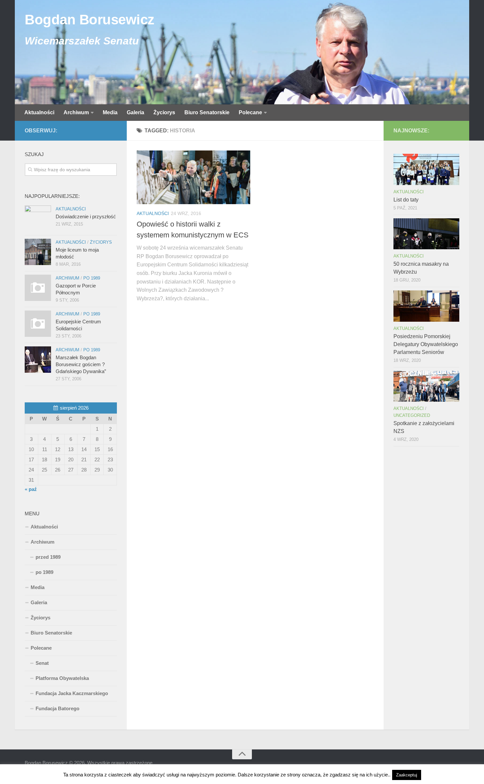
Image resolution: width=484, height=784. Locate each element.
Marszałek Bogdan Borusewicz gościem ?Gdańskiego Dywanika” (81, 364)
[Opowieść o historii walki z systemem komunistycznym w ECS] (193, 177)
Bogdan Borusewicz (89, 19)
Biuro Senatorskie (206, 112)
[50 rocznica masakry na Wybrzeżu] (426, 233)
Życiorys (164, 112)
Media (110, 112)
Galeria (135, 112)
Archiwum (76, 112)
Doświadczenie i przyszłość (86, 216)
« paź (31, 489)
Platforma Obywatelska (62, 678)
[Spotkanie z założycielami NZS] (426, 386)
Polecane (250, 112)
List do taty (405, 200)
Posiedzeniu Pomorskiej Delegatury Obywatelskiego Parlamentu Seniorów (425, 344)
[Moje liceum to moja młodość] (38, 252)
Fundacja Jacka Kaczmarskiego (72, 693)
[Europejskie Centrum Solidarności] (38, 324)
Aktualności (39, 112)
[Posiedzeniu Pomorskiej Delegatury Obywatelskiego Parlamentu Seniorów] (426, 305)
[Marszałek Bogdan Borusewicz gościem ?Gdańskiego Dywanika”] (38, 359)
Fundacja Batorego (57, 708)
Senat (42, 663)
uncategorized (411, 415)
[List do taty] (426, 169)
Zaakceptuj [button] (406, 774)
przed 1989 (48, 557)
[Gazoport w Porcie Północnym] (38, 288)
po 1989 (91, 278)
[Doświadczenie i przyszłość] (38, 218)
